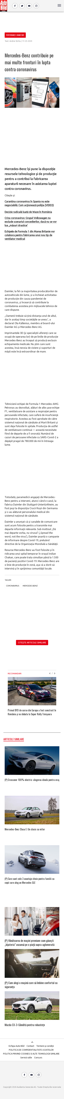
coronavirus (12, 586)
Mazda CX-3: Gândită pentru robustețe (25, 1025)
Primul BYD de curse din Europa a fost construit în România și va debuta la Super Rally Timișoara (32, 712)
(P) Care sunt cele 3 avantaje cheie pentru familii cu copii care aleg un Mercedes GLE (29, 880)
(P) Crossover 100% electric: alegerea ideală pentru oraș (32, 780)
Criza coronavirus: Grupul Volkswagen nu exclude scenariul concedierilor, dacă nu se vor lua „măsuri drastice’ (31, 222)
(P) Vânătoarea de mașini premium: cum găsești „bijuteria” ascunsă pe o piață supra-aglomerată (29, 943)
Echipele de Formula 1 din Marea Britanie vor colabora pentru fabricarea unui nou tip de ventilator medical (30, 235)
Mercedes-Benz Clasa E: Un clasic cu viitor (25, 829)
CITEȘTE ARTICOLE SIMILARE (32, 642)
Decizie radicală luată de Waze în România (28, 212)
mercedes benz (30, 586)
